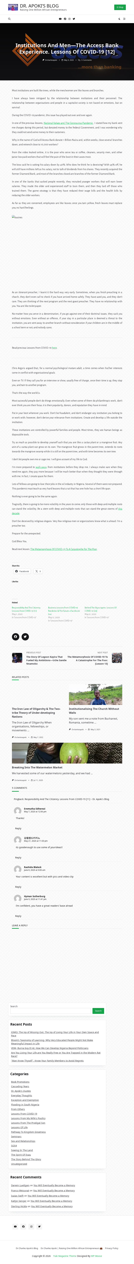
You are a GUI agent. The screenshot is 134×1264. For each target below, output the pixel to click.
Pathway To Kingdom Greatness (28, 1131)
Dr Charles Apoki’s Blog (27, 1248)
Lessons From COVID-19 (24, 1113)
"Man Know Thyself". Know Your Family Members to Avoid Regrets (47, 1060)
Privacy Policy (111, 1248)
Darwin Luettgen (20, 1185)
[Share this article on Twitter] (25, 636)
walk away (41, 467)
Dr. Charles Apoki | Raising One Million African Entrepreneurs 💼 (71, 1248)
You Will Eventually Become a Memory (54, 1185)
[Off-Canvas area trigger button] (124, 18)
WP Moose (96, 1255)
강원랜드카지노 (32, 837)
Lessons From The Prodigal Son (28, 1122)
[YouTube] (60, 19)
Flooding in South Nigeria (25, 1104)
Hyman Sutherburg (34, 896)
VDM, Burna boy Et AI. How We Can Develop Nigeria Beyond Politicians (49, 1048)
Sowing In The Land (22, 1150)
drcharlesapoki (51, 60)
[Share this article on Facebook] (15, 636)
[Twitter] (74, 19)
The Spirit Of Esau (21, 1154)
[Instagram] (69, 19)
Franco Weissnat (20, 1190)
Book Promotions (20, 1081)
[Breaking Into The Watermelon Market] (67, 753)
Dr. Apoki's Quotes (21, 1090)
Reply (18, 828)
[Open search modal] (9, 18)
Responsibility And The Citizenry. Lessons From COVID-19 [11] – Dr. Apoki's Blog (67, 799)
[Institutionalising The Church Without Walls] (95, 694)
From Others (18, 1109)
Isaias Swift (17, 1195)
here (54, 348)
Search (13, 1006)
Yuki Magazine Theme (64, 1255)
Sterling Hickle (19, 1206)
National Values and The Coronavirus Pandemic (68, 123)
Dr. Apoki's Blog (39, 6)
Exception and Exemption (25, 1100)
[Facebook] (65, 19)
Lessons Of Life (19, 1127)
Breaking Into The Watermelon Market (37, 767)
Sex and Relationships (23, 1141)
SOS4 (14, 1145)
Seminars (16, 1136)
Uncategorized (19, 1163)
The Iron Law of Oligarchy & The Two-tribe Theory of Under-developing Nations (36, 712)
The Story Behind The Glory (26, 1159)
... (28, 730)
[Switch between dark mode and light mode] (119, 18)
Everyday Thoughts (21, 1095)
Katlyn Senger (18, 1200)
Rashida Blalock (32, 867)
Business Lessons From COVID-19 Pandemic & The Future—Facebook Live (64, 611)
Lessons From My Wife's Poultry (28, 1118)
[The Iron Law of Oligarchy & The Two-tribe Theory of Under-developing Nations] (38, 694)
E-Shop (120, 7)
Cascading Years (20, 1086)
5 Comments (86, 60)
